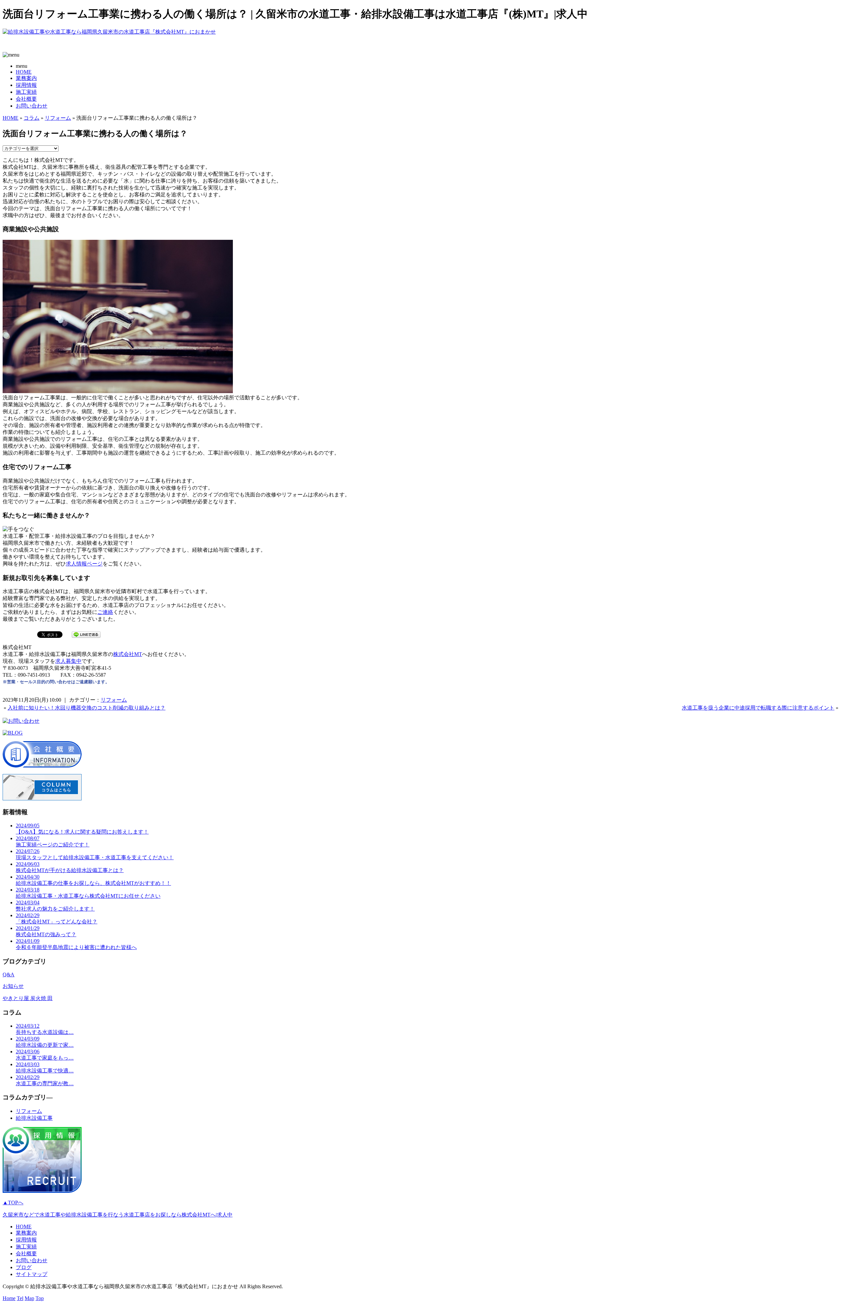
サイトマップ (31, 1274)
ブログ (24, 1267)
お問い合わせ (31, 106)
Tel (20, 1298)
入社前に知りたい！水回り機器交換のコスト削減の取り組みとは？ (86, 708)
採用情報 (26, 85)
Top (40, 1298)
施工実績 (26, 92)
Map (29, 1298)
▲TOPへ (13, 1202)
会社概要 (26, 99)
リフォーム (58, 118)
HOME (24, 72)
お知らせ (13, 986)
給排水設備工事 (34, 1118)
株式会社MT (127, 654)
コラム (31, 118)
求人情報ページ (84, 563)
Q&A (8, 974)
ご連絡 (105, 612)
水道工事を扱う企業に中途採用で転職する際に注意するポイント (758, 708)
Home (9, 1298)
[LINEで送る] (86, 634)
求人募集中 (68, 661)
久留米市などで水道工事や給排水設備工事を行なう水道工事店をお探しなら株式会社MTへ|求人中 (118, 1214)
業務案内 (26, 78)
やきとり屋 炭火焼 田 (28, 998)
